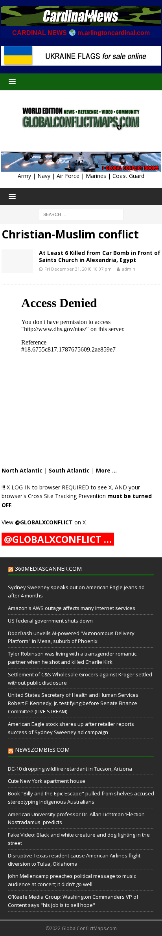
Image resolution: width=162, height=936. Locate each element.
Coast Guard (128, 176)
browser (49, 487)
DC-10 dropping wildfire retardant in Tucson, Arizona (70, 768)
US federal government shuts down (50, 620)
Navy (43, 176)
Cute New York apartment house (46, 780)
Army (24, 176)
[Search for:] (81, 214)
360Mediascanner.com (48, 568)
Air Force (68, 176)
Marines (96, 176)
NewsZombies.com (42, 749)
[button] (11, 81)
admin (128, 269)
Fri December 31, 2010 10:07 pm (78, 269)
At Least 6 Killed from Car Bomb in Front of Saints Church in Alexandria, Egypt (99, 256)
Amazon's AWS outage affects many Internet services (71, 608)
